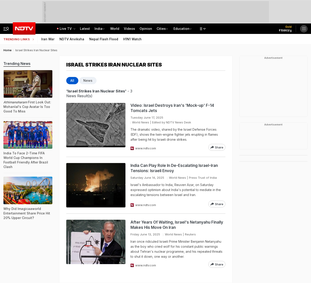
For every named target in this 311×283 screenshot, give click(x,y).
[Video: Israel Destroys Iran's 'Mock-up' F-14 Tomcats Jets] (95, 127)
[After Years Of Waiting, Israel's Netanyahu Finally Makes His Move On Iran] (95, 244)
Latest (85, 29)
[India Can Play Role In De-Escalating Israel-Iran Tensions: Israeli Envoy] (95, 185)
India (98, 29)
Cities (161, 29)
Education (181, 29)
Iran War (47, 39)
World (114, 29)
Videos (129, 29)
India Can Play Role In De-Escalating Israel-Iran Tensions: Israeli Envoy (174, 168)
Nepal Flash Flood (103, 39)
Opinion (146, 29)
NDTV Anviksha (71, 39)
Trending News (17, 63)
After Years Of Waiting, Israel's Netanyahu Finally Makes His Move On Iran (176, 225)
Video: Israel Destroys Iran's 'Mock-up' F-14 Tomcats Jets (172, 108)
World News (140, 122)
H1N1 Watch (132, 39)
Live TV (66, 29)
